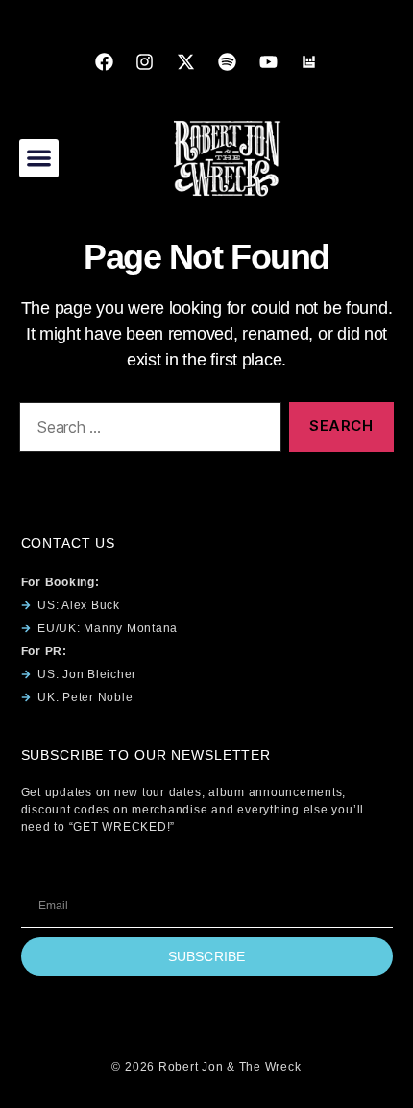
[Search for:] (146, 431)
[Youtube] (268, 61)
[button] (39, 158)
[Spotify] (226, 61)
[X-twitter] (186, 61)
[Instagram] (145, 61)
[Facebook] (103, 61)
